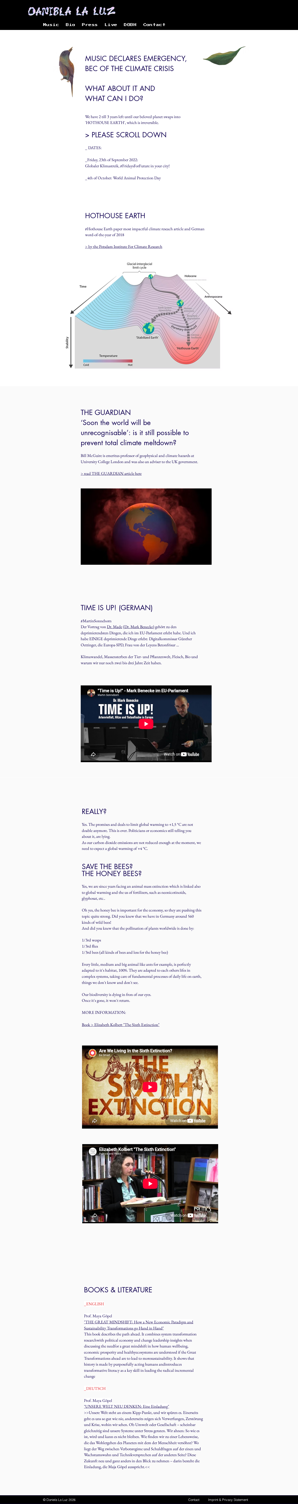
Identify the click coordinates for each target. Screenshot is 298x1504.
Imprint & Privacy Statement (228, 1500)
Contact (193, 1500)
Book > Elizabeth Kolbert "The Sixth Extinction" (120, 1024)
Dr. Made (114, 626)
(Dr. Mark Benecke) (138, 626)
